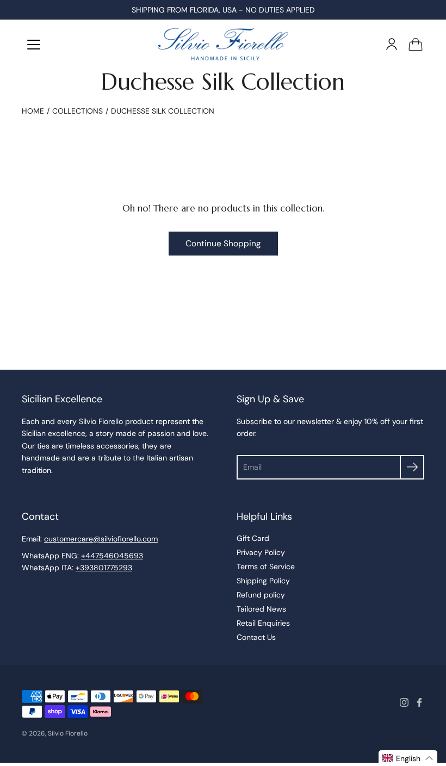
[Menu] (34, 44)
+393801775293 (104, 567)
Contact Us (256, 637)
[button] (408, 758)
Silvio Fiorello (68, 733)
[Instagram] (404, 702)
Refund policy (261, 595)
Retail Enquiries (263, 623)
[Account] (391, 44)
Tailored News (261, 609)
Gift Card (253, 538)
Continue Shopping (223, 243)
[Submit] (412, 467)
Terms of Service (266, 566)
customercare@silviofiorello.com (101, 539)
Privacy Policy (261, 552)
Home (33, 111)
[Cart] (415, 44)
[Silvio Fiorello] (223, 44)
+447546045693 (112, 556)
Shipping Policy (263, 581)
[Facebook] (419, 702)
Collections (77, 111)
